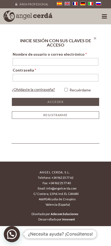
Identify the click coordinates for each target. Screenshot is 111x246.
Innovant (68, 219)
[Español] (59, 3)
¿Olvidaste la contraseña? (33, 89)
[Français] (75, 3)
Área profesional (34, 4)
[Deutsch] (82, 3)
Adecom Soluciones (64, 214)
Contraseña (24, 70)
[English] (67, 3)
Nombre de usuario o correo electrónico (50, 54)
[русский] (98, 3)
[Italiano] (90, 3)
